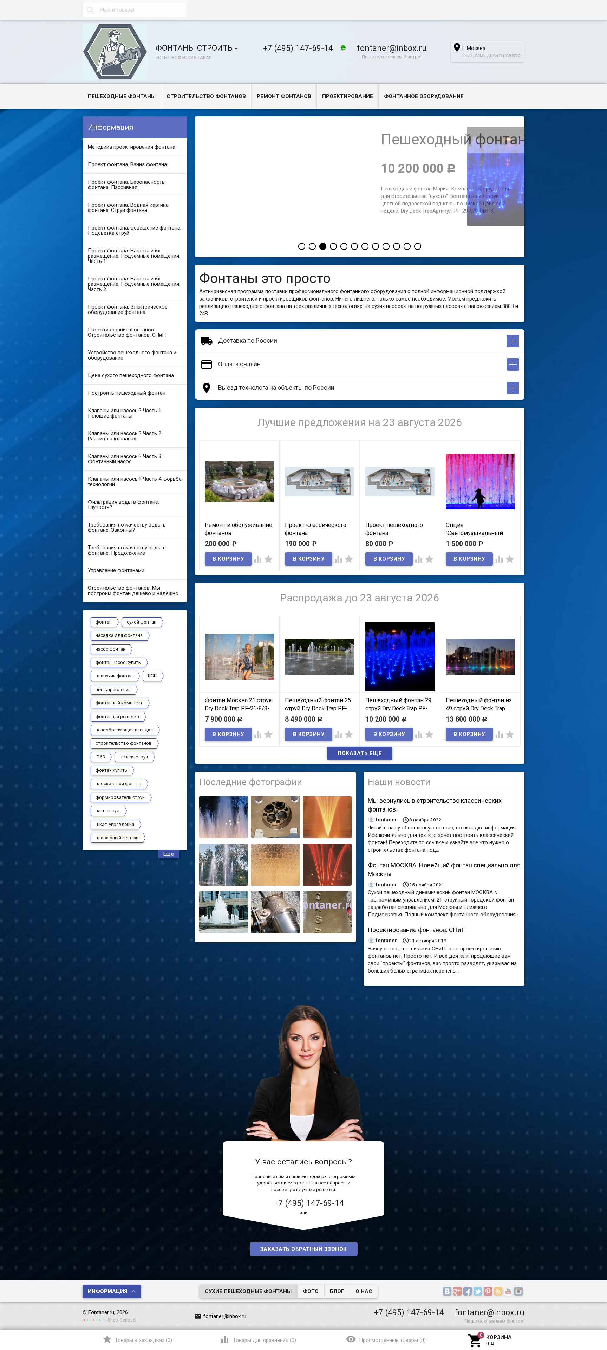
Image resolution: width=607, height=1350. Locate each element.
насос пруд (108, 810)
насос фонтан (110, 649)
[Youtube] (509, 1291)
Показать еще (360, 753)
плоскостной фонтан (118, 783)
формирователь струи (120, 797)
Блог (337, 1291)
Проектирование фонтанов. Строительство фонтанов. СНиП (127, 332)
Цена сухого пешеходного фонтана (131, 375)
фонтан (104, 622)
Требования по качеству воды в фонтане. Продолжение (127, 550)
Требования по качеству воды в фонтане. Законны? (127, 527)
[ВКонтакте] (448, 1291)
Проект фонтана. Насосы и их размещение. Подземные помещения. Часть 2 (134, 284)
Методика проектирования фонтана (131, 147)
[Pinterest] (489, 1291)
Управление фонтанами (116, 570)
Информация (108, 1291)
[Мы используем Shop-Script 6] (92, 1320)
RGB (152, 675)
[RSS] (499, 1291)
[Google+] (458, 1291)
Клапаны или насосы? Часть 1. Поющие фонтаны (125, 413)
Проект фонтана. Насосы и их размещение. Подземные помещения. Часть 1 (134, 255)
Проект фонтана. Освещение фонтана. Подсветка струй (134, 230)
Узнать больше (266, 230)
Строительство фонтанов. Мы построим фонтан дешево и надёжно (133, 590)
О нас (363, 1291)
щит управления (113, 689)
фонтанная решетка (117, 716)
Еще (168, 854)
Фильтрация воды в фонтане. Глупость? (123, 504)
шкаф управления (115, 824)
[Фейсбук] (468, 1291)
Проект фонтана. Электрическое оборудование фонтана (128, 309)
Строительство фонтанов (206, 96)
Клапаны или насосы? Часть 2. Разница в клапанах (125, 436)
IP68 (100, 757)
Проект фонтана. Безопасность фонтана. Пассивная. (126, 184)
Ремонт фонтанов (284, 96)
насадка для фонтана (119, 635)
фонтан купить (111, 770)
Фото (311, 1291)
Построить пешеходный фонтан (126, 393)
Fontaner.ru (101, 1312)
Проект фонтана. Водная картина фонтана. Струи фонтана (128, 207)
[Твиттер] (479, 1291)
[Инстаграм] (519, 1291)
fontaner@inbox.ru (392, 48)
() (137, 1339)
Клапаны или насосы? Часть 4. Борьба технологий (135, 481)
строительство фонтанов (124, 743)
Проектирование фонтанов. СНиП (417, 930)
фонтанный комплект (119, 702)
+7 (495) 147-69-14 (298, 48)
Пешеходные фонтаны (122, 96)
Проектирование (347, 96)
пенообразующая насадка (124, 729)
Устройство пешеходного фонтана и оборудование (132, 355)
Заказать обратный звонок (303, 1249)
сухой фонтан (141, 622)
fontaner (386, 819)
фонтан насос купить (118, 662)
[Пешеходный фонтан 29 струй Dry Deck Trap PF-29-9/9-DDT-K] (442, 224)
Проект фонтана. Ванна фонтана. (128, 164)
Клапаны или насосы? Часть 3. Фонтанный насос (125, 459)
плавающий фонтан (117, 837)
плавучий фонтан (114, 675)
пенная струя (134, 757)
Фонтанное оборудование (424, 96)
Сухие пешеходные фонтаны (248, 1291)
